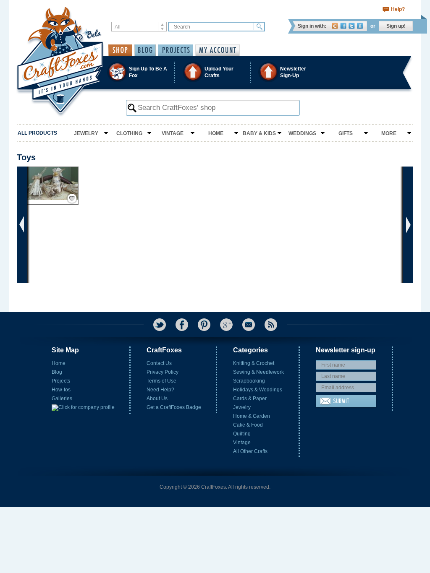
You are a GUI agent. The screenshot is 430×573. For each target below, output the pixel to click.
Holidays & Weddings (257, 390)
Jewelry (86, 133)
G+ (226, 324)
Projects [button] (175, 50)
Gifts (345, 133)
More (388, 133)
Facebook (343, 26)
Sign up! (396, 26)
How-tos (61, 390)
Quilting (242, 434)
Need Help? (160, 390)
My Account (217, 50)
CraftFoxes (335, 26)
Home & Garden (251, 416)
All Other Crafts (250, 451)
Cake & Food (248, 425)
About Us (157, 398)
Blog (57, 372)
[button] (214, 72)
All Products (37, 133)
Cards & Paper (250, 398)
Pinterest (204, 324)
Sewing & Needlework (258, 372)
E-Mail (248, 324)
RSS (271, 324)
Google (360, 26)
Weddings (302, 133)
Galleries (62, 398)
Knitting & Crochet (253, 363)
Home (215, 133)
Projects (61, 381)
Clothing (129, 133)
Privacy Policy (162, 372)
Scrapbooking (249, 381)
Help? (398, 9)
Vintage (173, 133)
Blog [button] (145, 50)
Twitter (352, 26)
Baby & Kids (259, 133)
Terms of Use (161, 381)
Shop (120, 50)
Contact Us (159, 363)
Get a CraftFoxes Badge (174, 407)
